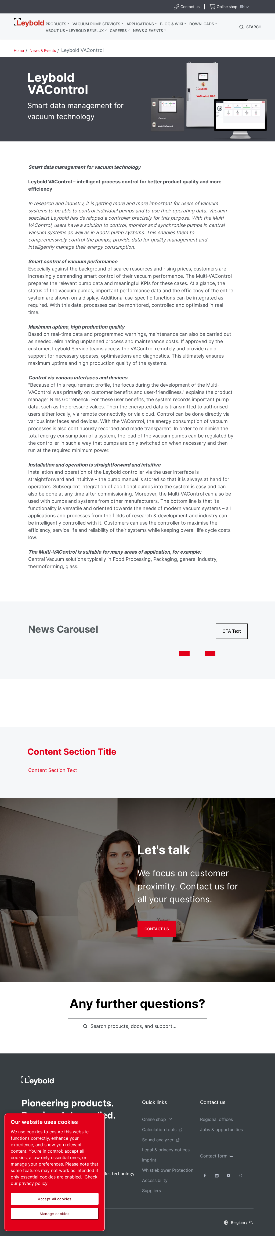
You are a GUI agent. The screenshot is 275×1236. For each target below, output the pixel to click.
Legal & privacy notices (166, 1149)
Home (19, 50)
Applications (140, 24)
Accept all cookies (54, 1199)
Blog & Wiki (171, 24)
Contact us (156, 929)
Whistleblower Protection (167, 1170)
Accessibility (155, 1180)
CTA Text (231, 631)
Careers (118, 30)
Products (56, 24)
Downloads (201, 24)
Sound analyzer (157, 1139)
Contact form (213, 1156)
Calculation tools (159, 1129)
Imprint (149, 1160)
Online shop (154, 1119)
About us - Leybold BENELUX (75, 30)
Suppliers (151, 1190)
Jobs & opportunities (221, 1129)
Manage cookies (55, 1214)
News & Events (148, 30)
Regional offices (216, 1119)
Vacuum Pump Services (96, 24)
